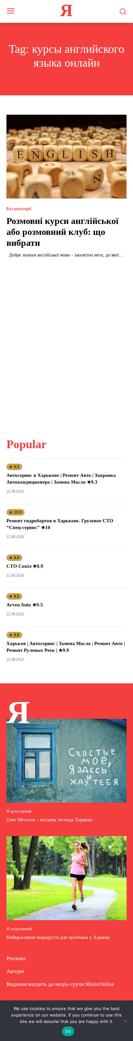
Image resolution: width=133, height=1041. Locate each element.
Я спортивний (19, 929)
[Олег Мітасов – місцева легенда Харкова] (66, 761)
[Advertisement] (66, 344)
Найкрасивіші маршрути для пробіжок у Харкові (58, 937)
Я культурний (18, 811)
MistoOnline (100, 984)
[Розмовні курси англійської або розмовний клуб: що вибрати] (66, 156)
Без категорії (18, 209)
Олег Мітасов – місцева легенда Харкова (49, 819)
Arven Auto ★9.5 (24, 604)
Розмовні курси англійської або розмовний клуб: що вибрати (62, 231)
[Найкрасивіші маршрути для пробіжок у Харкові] (66, 878)
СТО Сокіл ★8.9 (24, 566)
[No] (125, 1020)
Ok (68, 1031)
